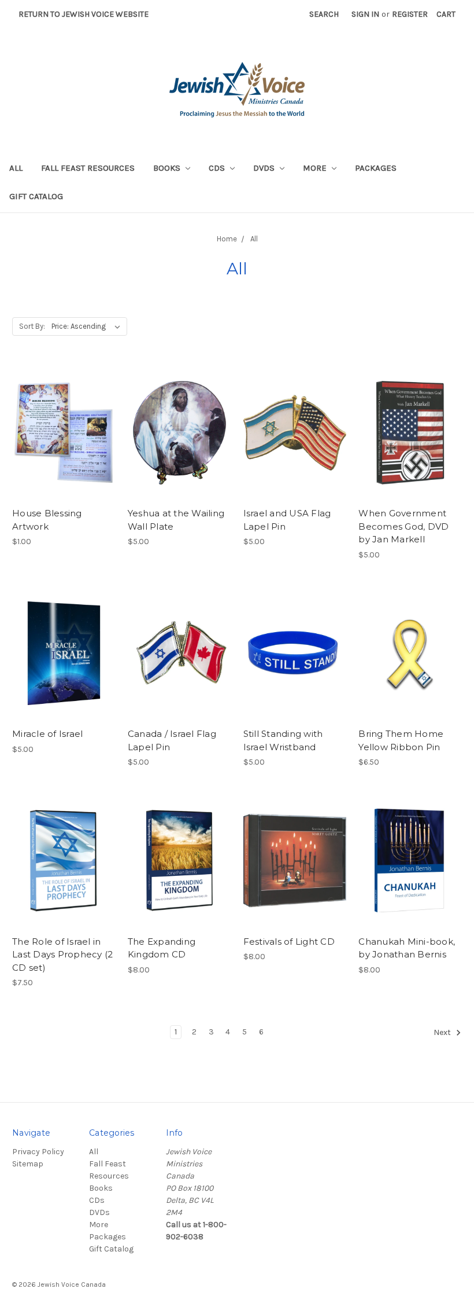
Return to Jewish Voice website (83, 14)
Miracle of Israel (47, 733)
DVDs (265, 168)
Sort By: (32, 326)
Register (410, 14)
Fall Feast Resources (88, 168)
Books (168, 168)
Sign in (365, 14)
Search (324, 14)
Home (227, 238)
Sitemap (27, 1164)
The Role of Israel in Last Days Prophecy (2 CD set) (62, 954)
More (316, 168)
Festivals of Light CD (289, 941)
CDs (218, 168)
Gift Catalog (36, 196)
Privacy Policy (38, 1152)
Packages (376, 168)
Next (443, 1032)
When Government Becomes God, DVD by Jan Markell (403, 526)
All (16, 168)
